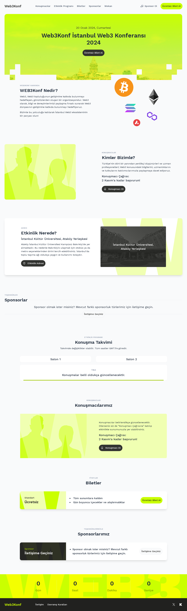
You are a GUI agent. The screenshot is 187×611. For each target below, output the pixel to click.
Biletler (81, 6)
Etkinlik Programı (63, 6)
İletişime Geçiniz (93, 314)
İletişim (39, 604)
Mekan (108, 6)
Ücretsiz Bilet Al (171, 6)
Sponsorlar (95, 6)
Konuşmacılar (42, 6)
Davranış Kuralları (57, 604)
